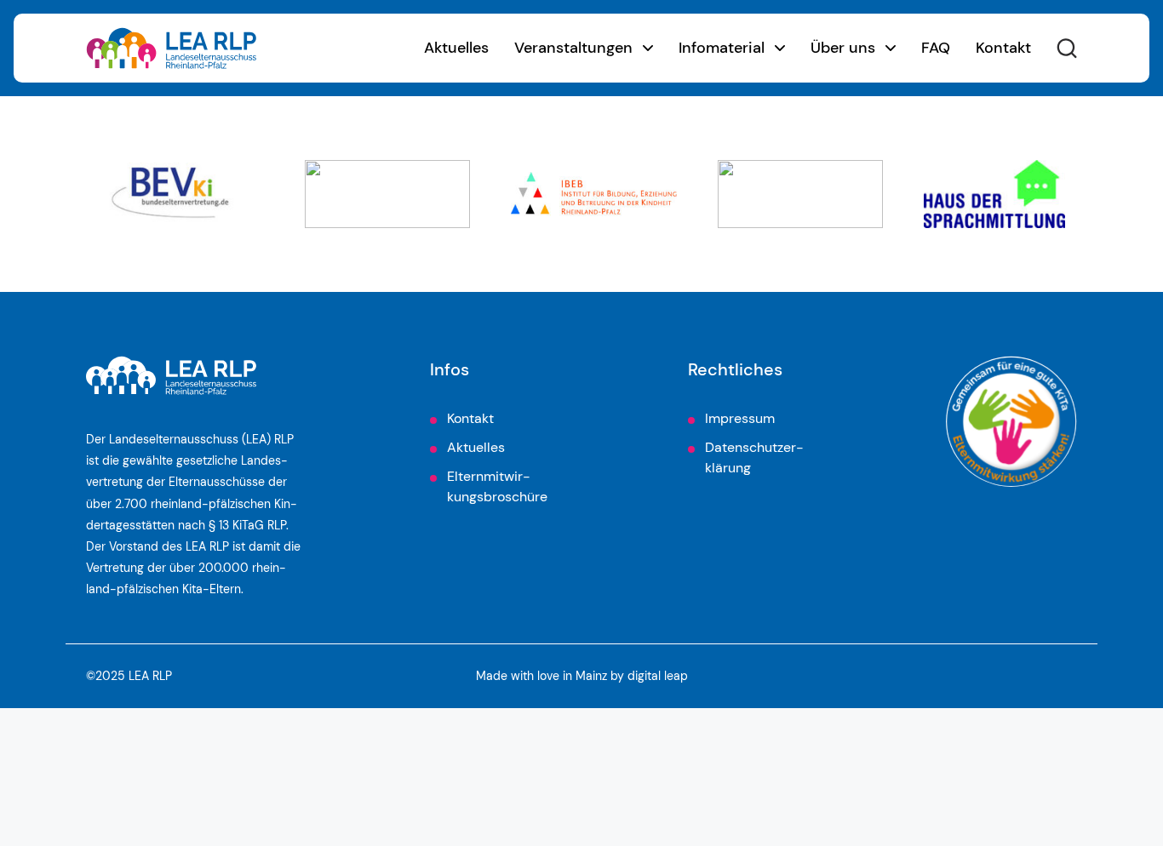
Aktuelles (456, 47)
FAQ (935, 47)
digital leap (657, 675)
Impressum (740, 418)
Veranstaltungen (573, 47)
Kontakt (1003, 47)
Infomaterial (722, 47)
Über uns (843, 47)
